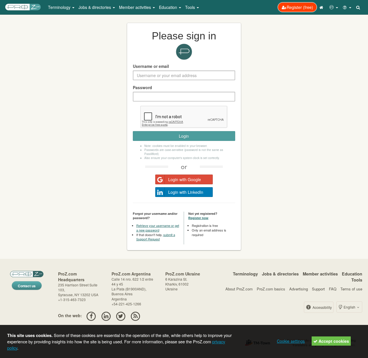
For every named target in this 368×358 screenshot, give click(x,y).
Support (318, 289)
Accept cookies (333, 341)
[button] (333, 7)
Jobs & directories (280, 274)
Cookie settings (291, 341)
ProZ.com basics (271, 289)
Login (184, 136)
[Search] (358, 7)
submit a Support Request (155, 237)
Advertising (298, 289)
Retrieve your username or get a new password (157, 227)
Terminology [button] (60, 7)
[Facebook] (91, 315)
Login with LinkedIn (185, 192)
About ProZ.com (239, 289)
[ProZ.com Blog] (135, 315)
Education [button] (168, 7)
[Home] (322, 7)
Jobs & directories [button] (95, 7)
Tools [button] (190, 7)
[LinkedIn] (106, 315)
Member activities (320, 274)
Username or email (151, 66)
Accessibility (322, 307)
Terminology (245, 274)
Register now (198, 218)
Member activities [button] (135, 7)
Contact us (27, 285)
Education (352, 274)
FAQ (332, 289)
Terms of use (351, 289)
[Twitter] (120, 315)
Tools (356, 280)
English (349, 307)
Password (142, 87)
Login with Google (184, 179)
